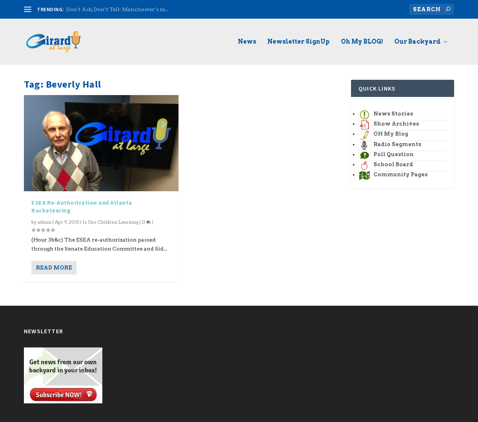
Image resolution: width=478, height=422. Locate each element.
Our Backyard (417, 42)
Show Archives (396, 124)
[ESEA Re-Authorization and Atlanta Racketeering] (101, 143)
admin (45, 222)
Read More (54, 268)
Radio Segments (397, 144)
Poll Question (393, 154)
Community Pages (400, 174)
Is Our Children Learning (111, 222)
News (247, 42)
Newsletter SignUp (298, 42)
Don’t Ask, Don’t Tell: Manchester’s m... (117, 9)
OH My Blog (390, 134)
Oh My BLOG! (362, 42)
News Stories (393, 114)
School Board (393, 164)
